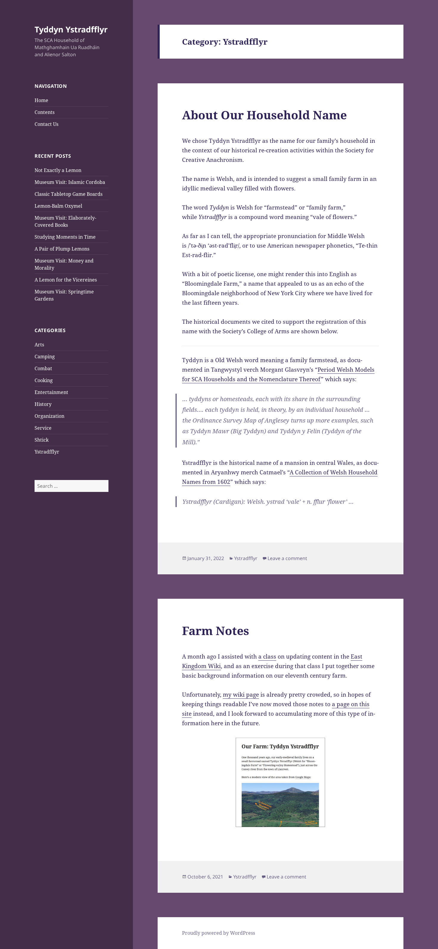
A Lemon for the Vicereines (66, 279)
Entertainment (51, 392)
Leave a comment (287, 558)
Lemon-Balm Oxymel (58, 206)
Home (41, 100)
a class (267, 656)
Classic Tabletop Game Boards (68, 194)
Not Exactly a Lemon (58, 170)
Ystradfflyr (47, 451)
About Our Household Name (264, 115)
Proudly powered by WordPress (218, 933)
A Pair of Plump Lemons (62, 249)
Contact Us (46, 124)
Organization (49, 416)
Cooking (44, 380)
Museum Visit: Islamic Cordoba (70, 182)
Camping (45, 356)
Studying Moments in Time (65, 237)
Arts (39, 344)
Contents (45, 112)
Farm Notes (215, 630)
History (43, 404)
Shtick (42, 440)
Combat (43, 368)
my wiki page (241, 694)
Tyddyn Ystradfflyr (71, 29)
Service (43, 428)
